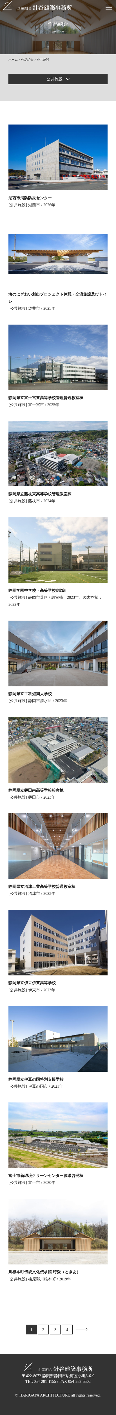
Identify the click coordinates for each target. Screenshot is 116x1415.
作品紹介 (27, 59)
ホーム (13, 59)
